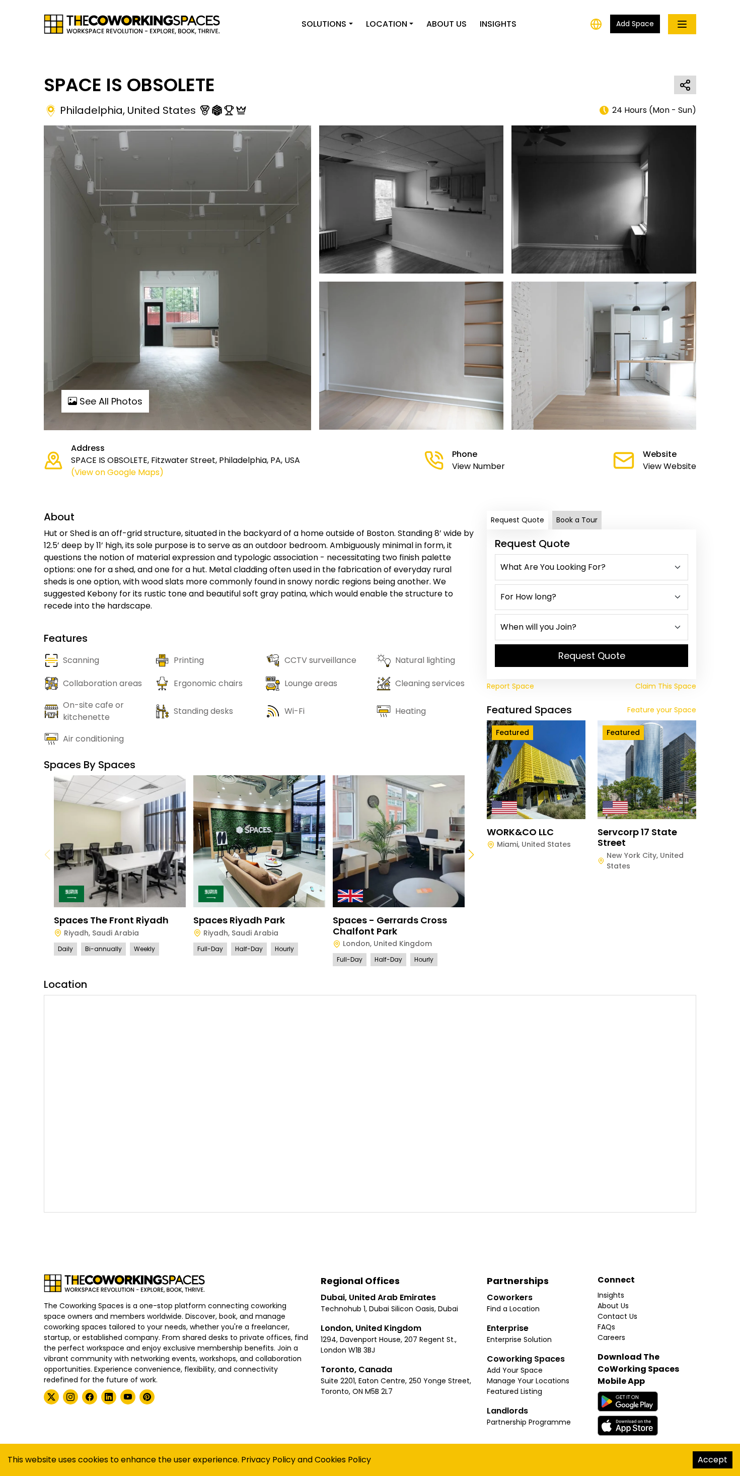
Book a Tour (577, 520)
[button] (471, 855)
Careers (611, 1337)
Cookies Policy (343, 1459)
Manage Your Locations (528, 1381)
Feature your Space (661, 710)
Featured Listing (514, 1391)
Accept (712, 1459)
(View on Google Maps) (117, 472)
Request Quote (517, 520)
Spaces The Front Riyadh (111, 920)
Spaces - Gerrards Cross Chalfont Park (390, 925)
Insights (498, 24)
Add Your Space (515, 1370)
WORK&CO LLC (520, 832)
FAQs (606, 1327)
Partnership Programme (529, 1422)
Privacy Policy (268, 1459)
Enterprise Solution (519, 1339)
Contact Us (617, 1316)
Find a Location (513, 1309)
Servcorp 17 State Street (637, 837)
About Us (446, 24)
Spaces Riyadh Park (239, 920)
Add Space (635, 24)
